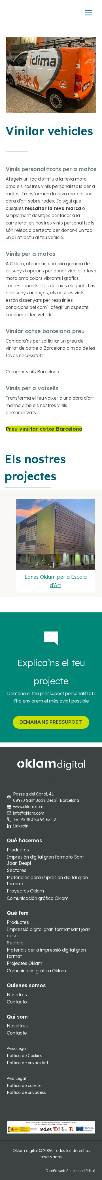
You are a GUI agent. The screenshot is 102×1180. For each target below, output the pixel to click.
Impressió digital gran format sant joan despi (48, 932)
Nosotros (17, 994)
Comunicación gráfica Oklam (38, 898)
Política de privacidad (27, 1062)
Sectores (16, 870)
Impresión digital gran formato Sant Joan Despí (45, 860)
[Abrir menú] (88, 13)
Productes (18, 922)
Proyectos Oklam (25, 891)
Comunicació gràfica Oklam (36, 970)
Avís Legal (16, 1078)
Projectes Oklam (24, 963)
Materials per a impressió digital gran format (46, 953)
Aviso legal (17, 1048)
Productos (18, 850)
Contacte (17, 1033)
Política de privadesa (26, 1092)
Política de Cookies (24, 1055)
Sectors (15, 943)
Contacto (17, 1002)
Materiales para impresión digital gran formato (47, 880)
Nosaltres (17, 1026)
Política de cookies (24, 1085)
